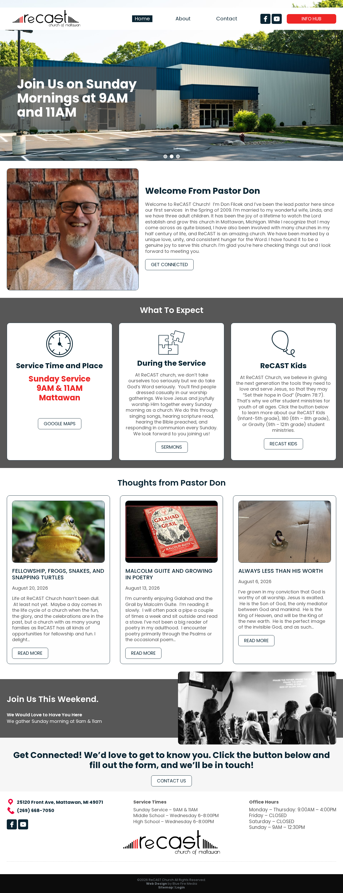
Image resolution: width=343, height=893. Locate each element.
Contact (226, 18)
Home (142, 18)
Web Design (156, 883)
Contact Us (171, 781)
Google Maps (60, 423)
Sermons (171, 447)
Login (180, 887)
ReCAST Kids (283, 444)
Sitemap (165, 887)
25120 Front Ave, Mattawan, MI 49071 (60, 802)
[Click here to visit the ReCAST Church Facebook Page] (265, 19)
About (183, 18)
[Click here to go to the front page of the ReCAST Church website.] (46, 25)
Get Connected (169, 264)
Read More (30, 653)
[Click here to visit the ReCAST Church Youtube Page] (277, 19)
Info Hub (311, 19)
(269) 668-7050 (35, 810)
